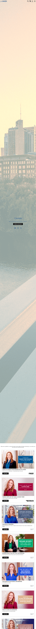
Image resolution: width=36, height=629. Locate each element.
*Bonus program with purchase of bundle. (9, 498)
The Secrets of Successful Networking (12, 581)
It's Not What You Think (6, 582)
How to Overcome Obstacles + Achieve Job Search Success (12, 471)
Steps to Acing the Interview (9, 609)
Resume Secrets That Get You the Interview (13, 553)
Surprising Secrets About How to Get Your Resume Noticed (12, 554)
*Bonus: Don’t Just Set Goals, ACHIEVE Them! (13, 497)
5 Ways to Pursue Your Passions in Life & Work (14, 469)
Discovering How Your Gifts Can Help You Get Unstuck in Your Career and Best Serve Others (17, 526)
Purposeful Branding (8, 524)
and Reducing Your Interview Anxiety (8, 611)
